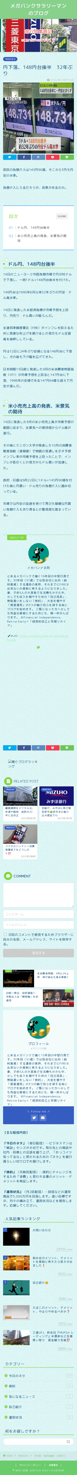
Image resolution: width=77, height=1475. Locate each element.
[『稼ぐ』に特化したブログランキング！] (38, 764)
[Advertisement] (38, 696)
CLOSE (62, 216)
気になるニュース (39, 1397)
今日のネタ (10, 59)
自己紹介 (39, 1407)
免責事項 (53, 1465)
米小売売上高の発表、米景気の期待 (42, 238)
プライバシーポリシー (30, 1465)
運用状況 (40, 1417)
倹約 (40, 1386)
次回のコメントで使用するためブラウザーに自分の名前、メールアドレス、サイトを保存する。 (38, 939)
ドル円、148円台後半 (33, 227)
